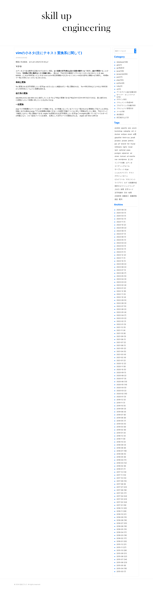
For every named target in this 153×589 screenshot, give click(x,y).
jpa (116, 144)
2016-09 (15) (122, 517)
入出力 (117, 189)
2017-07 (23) (122, 487)
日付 (125, 193)
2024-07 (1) (121, 234)
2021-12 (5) (121, 327)
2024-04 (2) (121, 243)
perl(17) (120, 77)
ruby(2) (119, 86)
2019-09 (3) (121, 409)
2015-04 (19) (122, 568)
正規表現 (118, 196)
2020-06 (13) (122, 382)
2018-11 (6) (121, 439)
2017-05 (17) (122, 493)
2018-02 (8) (121, 466)
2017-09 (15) (122, 481)
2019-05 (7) (121, 421)
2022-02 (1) (121, 321)
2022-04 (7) (121, 315)
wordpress (122, 159)
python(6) (120, 83)
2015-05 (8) (121, 565)
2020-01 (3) (121, 397)
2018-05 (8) (121, 457)
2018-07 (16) (122, 451)
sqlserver (125, 153)
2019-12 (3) (121, 400)
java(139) (120, 71)
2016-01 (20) (122, 541)
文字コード (129, 189)
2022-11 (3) (121, 294)
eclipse (124, 134)
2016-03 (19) (122, 535)
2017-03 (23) (122, 499)
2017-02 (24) (122, 502)
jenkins (130, 141)
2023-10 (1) (121, 261)
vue (116, 159)
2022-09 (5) (121, 300)
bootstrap (118, 131)
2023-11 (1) (121, 258)
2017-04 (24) (122, 496)
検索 (136, 51)
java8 (133, 137)
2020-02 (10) (122, 394)
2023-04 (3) (121, 279)
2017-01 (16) (121, 505)
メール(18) (121, 111)
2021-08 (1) (121, 339)
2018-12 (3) (121, 436)
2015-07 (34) (122, 559)
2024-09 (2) (121, 228)
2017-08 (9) (121, 484)
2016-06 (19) (122, 526)
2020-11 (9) (121, 366)
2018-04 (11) (121, 460)
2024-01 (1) (121, 252)
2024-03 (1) (121, 246)
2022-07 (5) (121, 306)
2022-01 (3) (121, 324)
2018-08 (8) (121, 448)
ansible (117, 128)
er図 (134, 134)
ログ (125, 183)
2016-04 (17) (122, 532)
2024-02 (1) (121, 249)
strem (117, 156)
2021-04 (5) (121, 351)
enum (130, 134)
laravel (123, 144)
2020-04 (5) (121, 388)
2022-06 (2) (121, 309)
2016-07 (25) (122, 523)
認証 (116, 199)
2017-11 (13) (121, 475)
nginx (125, 147)
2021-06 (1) (121, 345)
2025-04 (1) (121, 213)
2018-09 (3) (121, 445)
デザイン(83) (122, 99)
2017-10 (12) (121, 478)
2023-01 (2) (121, 288)
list (128, 144)
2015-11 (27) (121, 547)
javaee (124, 141)
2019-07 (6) (121, 415)
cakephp (126, 131)
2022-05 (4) (121, 312)
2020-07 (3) (121, 378)
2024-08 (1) (121, 231)
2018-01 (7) (121, 469)
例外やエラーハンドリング (125, 186)
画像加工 (125, 196)
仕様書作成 (132, 183)
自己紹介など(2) (123, 117)
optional (122, 150)
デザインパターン (121, 176)
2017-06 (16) (122, 490)
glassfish (118, 137)
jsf (119, 144)
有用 (130, 193)
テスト (131, 173)
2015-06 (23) (122, 562)
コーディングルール (122, 166)
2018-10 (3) (121, 442)
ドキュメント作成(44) (125, 102)
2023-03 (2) (121, 282)
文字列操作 (119, 193)
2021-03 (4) (121, 354)
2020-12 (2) (121, 363)
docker (117, 134)
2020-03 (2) (121, 391)
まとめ (130, 159)
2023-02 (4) (121, 285)
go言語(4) (120, 68)
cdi (132, 131)
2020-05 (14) (122, 385)
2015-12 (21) (121, 544)
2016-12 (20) (122, 508)
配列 (120, 199)
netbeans (118, 147)
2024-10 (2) (121, 225)
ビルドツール (120, 179)
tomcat (123, 156)
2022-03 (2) (121, 318)
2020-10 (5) (121, 369)
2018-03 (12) (122, 463)
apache (124, 128)
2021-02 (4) (121, 357)
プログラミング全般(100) (126, 105)
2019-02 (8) (121, 430)
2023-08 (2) (121, 267)
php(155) (120, 80)
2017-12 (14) (121, 472)
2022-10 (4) (121, 297)
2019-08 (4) (121, 412)
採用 (122, 189)
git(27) (119, 65)
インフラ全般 (120, 163)
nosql (130, 147)
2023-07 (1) (121, 270)
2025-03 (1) (121, 216)
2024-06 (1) (121, 237)
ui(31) (119, 89)
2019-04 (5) (121, 424)
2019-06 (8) (121, 418)
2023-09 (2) (121, 264)
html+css (126, 137)
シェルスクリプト (121, 173)
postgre (118, 153)
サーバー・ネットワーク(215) (126, 96)
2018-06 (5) (121, 454)
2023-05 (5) (121, 276)
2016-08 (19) (122, 520)
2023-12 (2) (121, 255)
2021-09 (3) (121, 336)
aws (129, 128)
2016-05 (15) (122, 529)
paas (128, 150)
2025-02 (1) (121, 219)
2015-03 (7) (121, 571)
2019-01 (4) (121, 433)
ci (135, 131)
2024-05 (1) (121, 240)
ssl (131, 153)
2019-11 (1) (121, 403)
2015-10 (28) (122, 550)
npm (116, 150)
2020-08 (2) (121, 375)
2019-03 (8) (121, 427)
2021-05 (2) (121, 348)
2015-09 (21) (122, 553)
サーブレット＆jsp (122, 169)
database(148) (122, 62)
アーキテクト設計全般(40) (127, 92)
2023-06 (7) (121, 273)
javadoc (118, 141)
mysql (133, 144)
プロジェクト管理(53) (125, 108)
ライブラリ (119, 183)
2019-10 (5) (121, 406)
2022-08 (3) (121, 303)
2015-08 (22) (122, 556)
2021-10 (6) (121, 333)
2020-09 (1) (121, 372)
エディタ (129, 163)
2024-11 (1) (121, 222)
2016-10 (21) (121, 514)
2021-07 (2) (121, 342)
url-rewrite (131, 156)
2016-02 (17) (122, 538)
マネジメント (131, 179)
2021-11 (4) (121, 330)
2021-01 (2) (121, 360)
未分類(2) (120, 114)
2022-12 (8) (121, 291)
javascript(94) (122, 74)
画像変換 (133, 196)
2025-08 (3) (121, 210)
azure (134, 128)
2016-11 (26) (121, 511)
